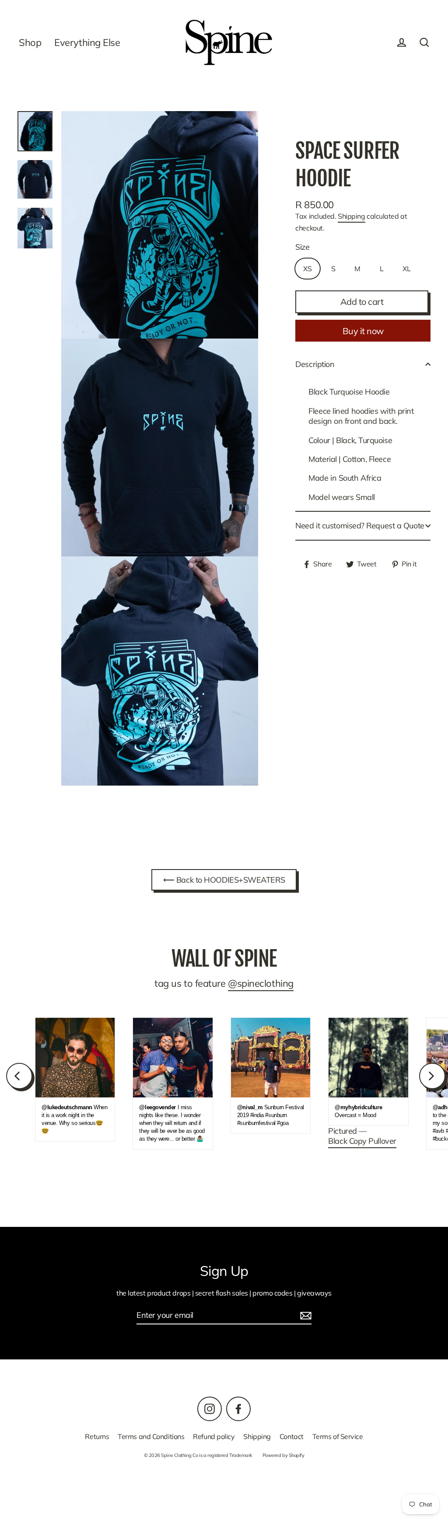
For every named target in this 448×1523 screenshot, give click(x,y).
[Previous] (19, 1076)
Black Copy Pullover (362, 1141)
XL (406, 268)
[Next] (432, 1076)
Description (314, 364)
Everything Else (87, 42)
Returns (97, 1436)
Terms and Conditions (151, 1436)
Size (302, 247)
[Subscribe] (305, 1315)
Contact (292, 1436)
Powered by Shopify (283, 1455)
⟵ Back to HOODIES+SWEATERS (224, 880)
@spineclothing (261, 983)
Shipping (351, 216)
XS (307, 268)
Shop (30, 42)
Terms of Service (337, 1436)
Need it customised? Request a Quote (359, 525)
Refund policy (213, 1436)
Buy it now (363, 330)
